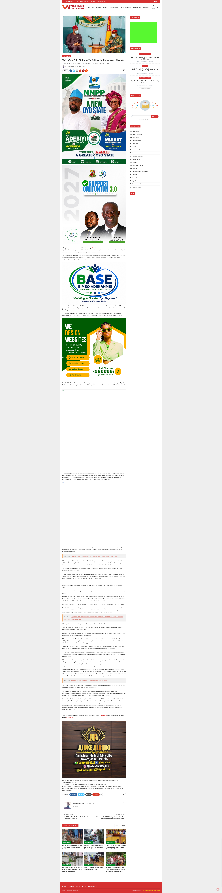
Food (134, 147)
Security (135, 178)
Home (81, 1)
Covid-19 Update (126, 7)
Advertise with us (101, 1)
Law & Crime (137, 7)
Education (146, 7)
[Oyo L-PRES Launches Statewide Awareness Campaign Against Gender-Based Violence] (116, 836)
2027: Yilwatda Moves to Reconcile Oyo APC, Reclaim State (145, 70)
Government (66, 56)
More (153, 8)
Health (134, 153)
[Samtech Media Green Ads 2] (94, 349)
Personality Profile (138, 165)
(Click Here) (94, 248)
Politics (98, 7)
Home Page (90, 7)
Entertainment (114, 7)
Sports (105, 7)
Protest (135, 174)
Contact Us (92, 1)
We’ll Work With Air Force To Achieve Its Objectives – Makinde (76, 818)
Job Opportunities (145, 54)
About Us (86, 1)
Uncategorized (137, 187)
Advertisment (136, 131)
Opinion (135, 162)
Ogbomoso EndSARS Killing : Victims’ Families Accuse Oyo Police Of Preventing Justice (110, 818)
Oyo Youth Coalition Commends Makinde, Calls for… (145, 82)
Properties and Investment (140, 171)
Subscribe (154, 117)
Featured (135, 143)
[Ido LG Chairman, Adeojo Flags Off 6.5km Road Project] (94, 859)
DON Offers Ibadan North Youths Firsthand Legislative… (145, 58)
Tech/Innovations (138, 184)
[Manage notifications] (218, 889)
